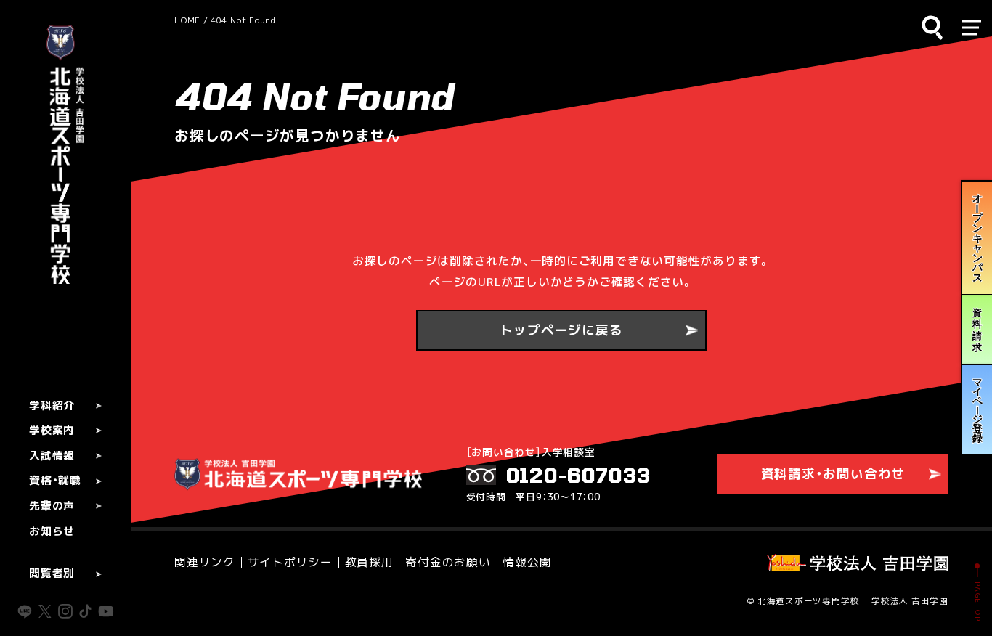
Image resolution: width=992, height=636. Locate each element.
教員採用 (369, 562)
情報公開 (527, 562)
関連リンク (204, 562)
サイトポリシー (290, 562)
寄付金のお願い (447, 562)
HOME (187, 20)
